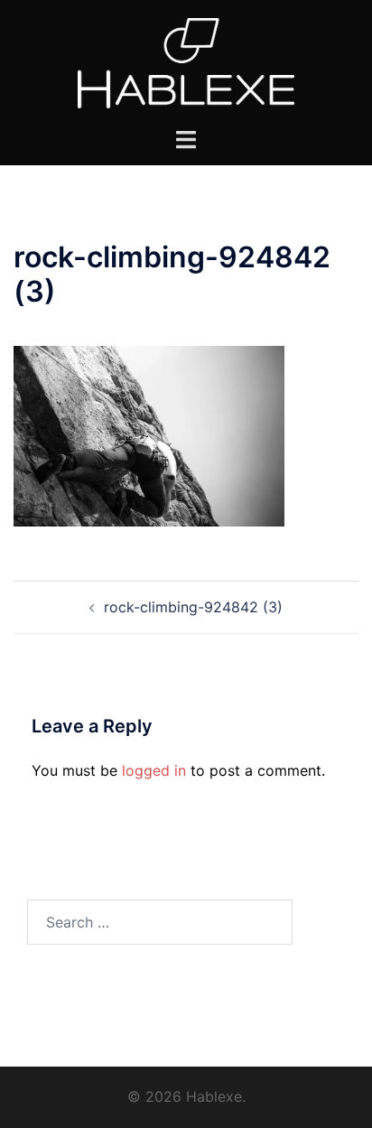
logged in (154, 770)
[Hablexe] (186, 61)
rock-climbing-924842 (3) (193, 607)
